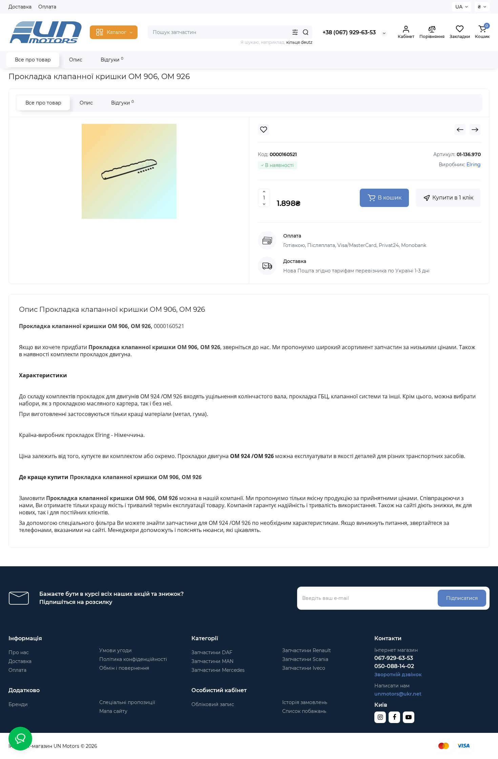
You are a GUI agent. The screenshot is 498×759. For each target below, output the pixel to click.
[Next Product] (475, 129)
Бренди (18, 704)
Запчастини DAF (211, 652)
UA (458, 7)
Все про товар (33, 60)
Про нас (18, 652)
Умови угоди (115, 650)
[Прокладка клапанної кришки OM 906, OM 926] (129, 171)
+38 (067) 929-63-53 (349, 32)
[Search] (305, 32)
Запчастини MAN (212, 661)
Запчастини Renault (306, 650)
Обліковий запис (212, 704)
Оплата (47, 7)
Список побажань (304, 711)
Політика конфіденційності (133, 659)
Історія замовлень (304, 702)
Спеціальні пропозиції (127, 702)
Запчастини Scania (305, 659)
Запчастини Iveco (303, 668)
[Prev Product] (460, 129)
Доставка (20, 7)
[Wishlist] (263, 129)
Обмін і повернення (124, 668)
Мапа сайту (113, 711)
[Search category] (295, 32)
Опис (75, 60)
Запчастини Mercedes (218, 670)
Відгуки (112, 59)
